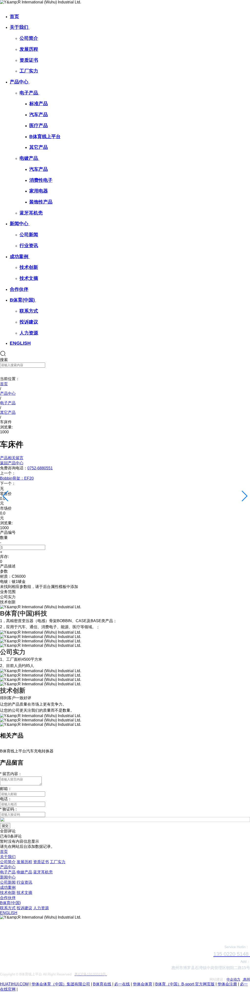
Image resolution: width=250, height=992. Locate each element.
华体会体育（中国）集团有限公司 (60, 984)
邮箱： (6, 789)
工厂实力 (29, 70)
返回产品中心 (11, 463)
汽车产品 (38, 114)
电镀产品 (29, 158)
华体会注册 (227, 984)
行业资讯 (29, 245)
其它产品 (38, 147)
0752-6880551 (40, 468)
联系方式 (29, 311)
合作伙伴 (19, 289)
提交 (5, 826)
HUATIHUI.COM (14, 984)
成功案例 (20, 256)
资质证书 (29, 60)
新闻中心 (20, 223)
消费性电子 (40, 180)
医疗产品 (38, 125)
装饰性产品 (40, 201)
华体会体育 (142, 984)
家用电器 (38, 190)
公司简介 (29, 38)
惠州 (246, 979)
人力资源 (29, 332)
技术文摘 (29, 278)
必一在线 (122, 984)
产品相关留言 (11, 458)
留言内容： (11, 774)
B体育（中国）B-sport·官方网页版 (185, 984)
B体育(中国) (23, 300)
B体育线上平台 (45, 136)
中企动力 (233, 979)
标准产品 (38, 103)
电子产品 (29, 92)
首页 (14, 16)
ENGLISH (20, 343)
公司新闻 (29, 234)
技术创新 (29, 267)
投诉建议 (29, 321)
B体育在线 (102, 984)
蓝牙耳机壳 (31, 212)
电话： (6, 799)
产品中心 (20, 81)
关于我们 (20, 27)
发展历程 (29, 49)
